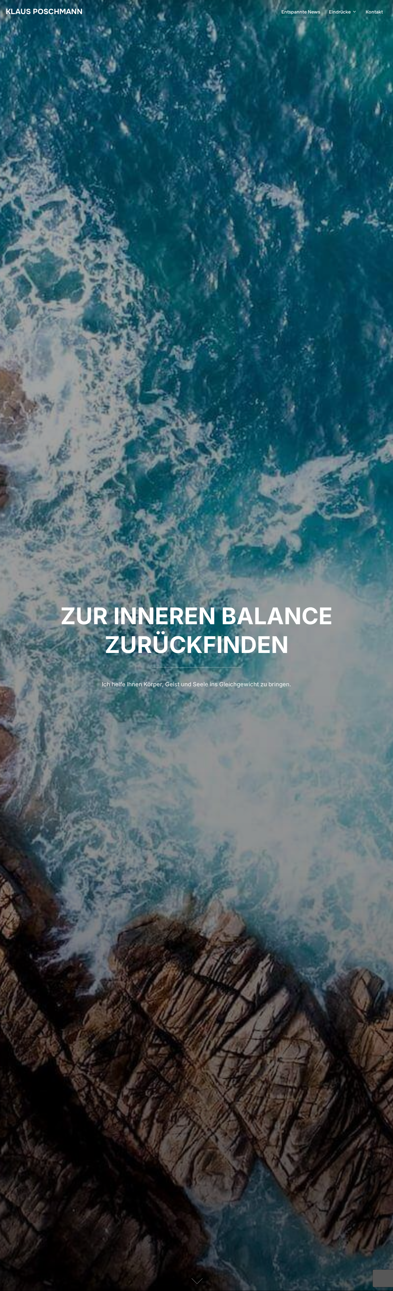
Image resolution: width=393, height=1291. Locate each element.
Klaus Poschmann (44, 11)
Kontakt (374, 12)
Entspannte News (300, 12)
